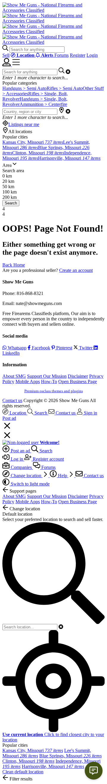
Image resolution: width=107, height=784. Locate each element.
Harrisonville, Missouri (69, 158)
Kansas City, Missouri (32, 142)
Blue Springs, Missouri (70, 755)
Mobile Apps (27, 381)
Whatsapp (16, 347)
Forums (61, 55)
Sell (6, 55)
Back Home (13, 264)
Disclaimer (78, 376)
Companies (21, 467)
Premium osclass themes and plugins (53, 391)
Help (62, 475)
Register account (48, 459)
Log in (17, 459)
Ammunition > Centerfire (43, 104)
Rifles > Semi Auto (65, 88)
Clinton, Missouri (38, 152)
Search (11, 203)
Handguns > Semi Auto (24, 88)
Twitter (86, 347)
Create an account (76, 270)
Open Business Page (77, 381)
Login (92, 55)
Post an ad (20, 450)
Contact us (12, 400)
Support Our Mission (47, 376)
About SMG (14, 376)
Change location (26, 475)
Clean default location (22, 771)
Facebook (40, 347)
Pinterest (63, 347)
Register (77, 55)
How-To (49, 381)
